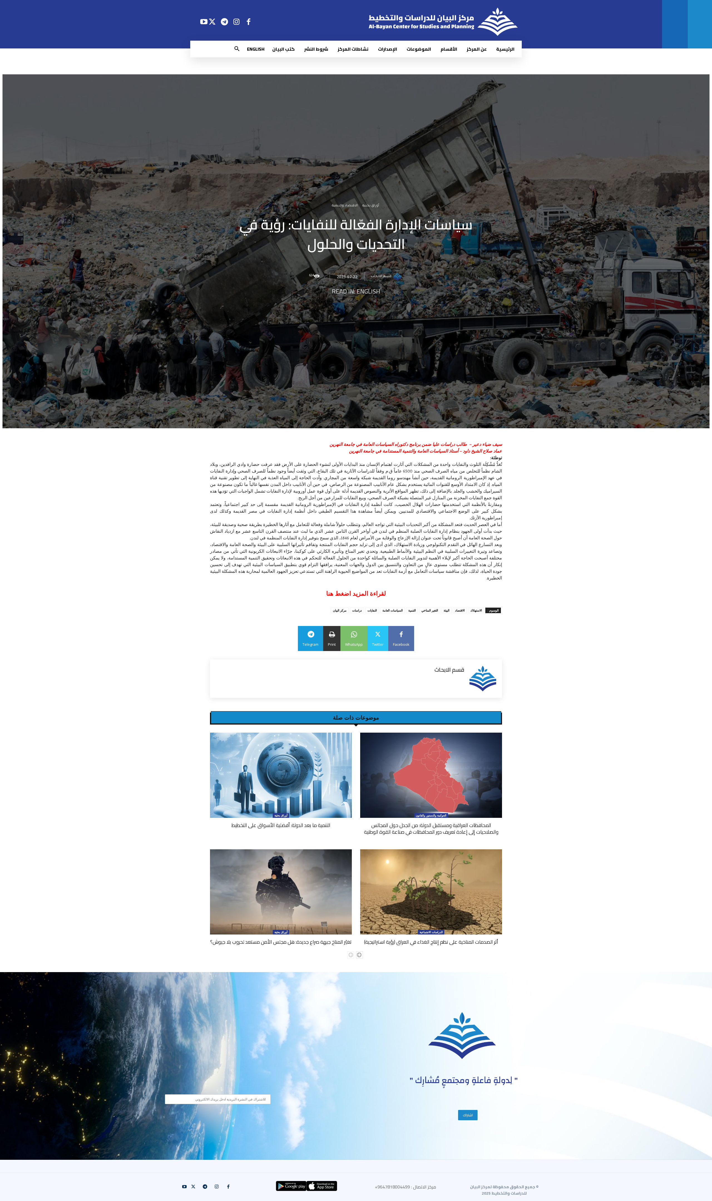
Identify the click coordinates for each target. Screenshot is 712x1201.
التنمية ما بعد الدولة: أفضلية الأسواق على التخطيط (280, 825)
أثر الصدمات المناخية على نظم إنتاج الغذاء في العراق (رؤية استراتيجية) (431, 941)
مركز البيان (340, 610)
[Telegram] (224, 21)
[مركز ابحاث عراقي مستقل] (462, 1035)
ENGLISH (368, 291)
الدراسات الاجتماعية (431, 932)
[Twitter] (212, 21)
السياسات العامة (392, 610)
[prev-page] (350, 954)
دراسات (357, 610)
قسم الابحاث (381, 276)
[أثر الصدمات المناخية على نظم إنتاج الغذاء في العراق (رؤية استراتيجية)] (431, 892)
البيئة (446, 610)
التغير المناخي (429, 610)
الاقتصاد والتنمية (345, 206)
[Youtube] (203, 21)
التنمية (412, 610)
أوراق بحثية (370, 206)
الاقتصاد (460, 610)
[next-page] (359, 954)
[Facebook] (248, 21)
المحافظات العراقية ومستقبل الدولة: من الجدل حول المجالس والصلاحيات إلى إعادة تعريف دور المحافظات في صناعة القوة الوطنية (431, 828)
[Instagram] (236, 21)
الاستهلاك (476, 610)
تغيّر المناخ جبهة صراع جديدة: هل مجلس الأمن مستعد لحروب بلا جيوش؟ (281, 941)
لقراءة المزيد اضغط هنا (356, 593)
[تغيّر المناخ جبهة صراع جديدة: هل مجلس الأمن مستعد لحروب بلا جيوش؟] (281, 892)
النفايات (372, 610)
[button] (237, 49)
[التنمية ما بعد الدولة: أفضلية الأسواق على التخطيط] (281, 775)
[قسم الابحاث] (398, 276)
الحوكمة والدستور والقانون (431, 815)
